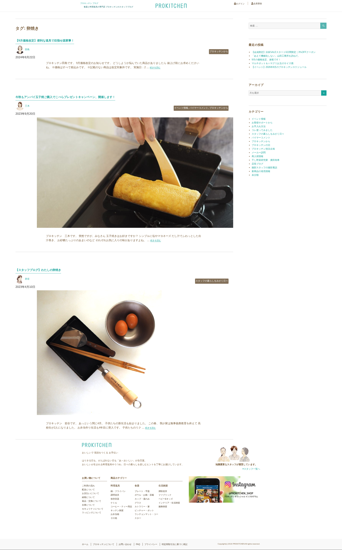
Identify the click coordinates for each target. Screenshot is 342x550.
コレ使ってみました (262, 130)
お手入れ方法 (259, 126)
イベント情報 (181, 108)
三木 (27, 106)
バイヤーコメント (199, 108)
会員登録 (257, 3)
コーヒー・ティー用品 (121, 506)
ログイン (240, 3)
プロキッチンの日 (261, 145)
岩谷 (27, 278)
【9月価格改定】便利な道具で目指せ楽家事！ (44, 40)
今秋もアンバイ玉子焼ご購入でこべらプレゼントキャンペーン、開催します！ (65, 96)
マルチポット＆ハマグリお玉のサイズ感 (272, 63)
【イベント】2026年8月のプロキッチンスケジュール (279, 67)
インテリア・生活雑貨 (169, 503)
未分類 (255, 175)
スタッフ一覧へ (252, 469)
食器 (137, 485)
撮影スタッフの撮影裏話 (264, 167)
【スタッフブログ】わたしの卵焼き (38, 269)
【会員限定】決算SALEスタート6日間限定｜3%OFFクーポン (284, 52)
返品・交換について (91, 501)
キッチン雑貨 (117, 510)
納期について (88, 497)
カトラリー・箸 (142, 506)
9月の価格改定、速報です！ (266, 59)
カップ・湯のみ (142, 499)
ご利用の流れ (88, 485)
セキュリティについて (92, 509)
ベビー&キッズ (166, 499)
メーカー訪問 (259, 152)
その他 (114, 518)
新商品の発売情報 (261, 171)
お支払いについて (90, 493)
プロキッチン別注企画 (263, 148)
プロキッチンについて (103, 544)
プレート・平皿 (142, 491)
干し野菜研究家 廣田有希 (265, 160)
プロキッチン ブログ (89, 3)
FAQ (138, 544)
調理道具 (115, 495)
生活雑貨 (163, 485)
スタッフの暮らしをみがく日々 (212, 280)
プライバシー (150, 544)
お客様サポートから (262, 122)
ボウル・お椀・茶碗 (144, 495)
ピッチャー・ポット (144, 510)
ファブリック (165, 495)
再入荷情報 (257, 156)
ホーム (85, 544)
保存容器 (115, 499)
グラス (138, 503)
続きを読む (155, 67)
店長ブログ (257, 163)
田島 (27, 49)
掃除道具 (163, 491)
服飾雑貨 (163, 506)
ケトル (114, 503)
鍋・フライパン (118, 491)
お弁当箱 (115, 514)
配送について (88, 489)
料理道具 (115, 485)
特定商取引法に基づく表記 (174, 544)
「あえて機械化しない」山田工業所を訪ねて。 (276, 56)
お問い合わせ (125, 544)
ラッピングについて (91, 512)
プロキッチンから (218, 51)
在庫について (88, 505)
